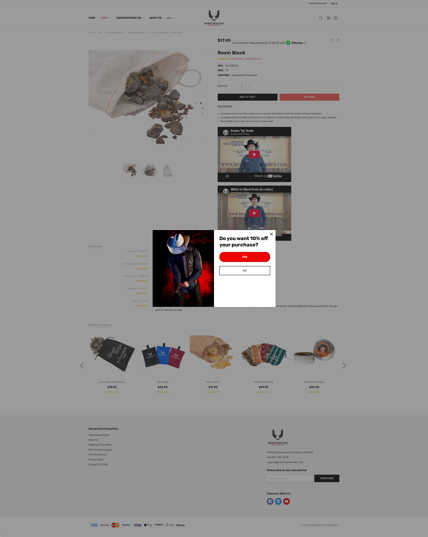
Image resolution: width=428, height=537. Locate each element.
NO (245, 270)
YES (244, 256)
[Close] (272, 234)
